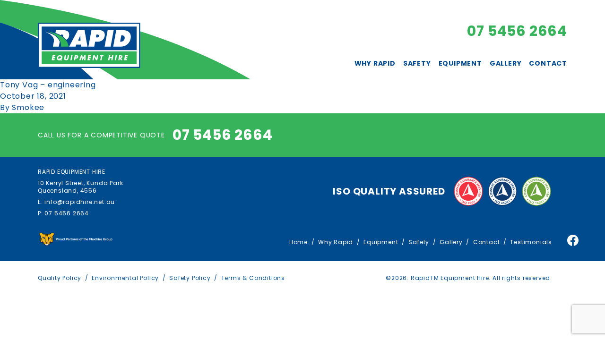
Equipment (460, 63)
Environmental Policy (125, 278)
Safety (417, 63)
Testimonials (531, 242)
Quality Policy (59, 278)
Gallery (506, 63)
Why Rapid (375, 63)
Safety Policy (189, 278)
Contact (548, 63)
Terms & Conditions (253, 278)
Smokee (28, 107)
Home (298, 242)
